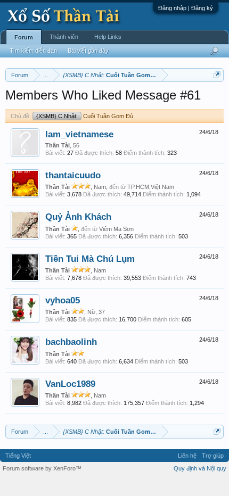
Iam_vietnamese (79, 134)
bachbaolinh (71, 341)
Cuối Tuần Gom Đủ (84, 116)
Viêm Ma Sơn (116, 229)
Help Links (107, 37)
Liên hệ (187, 455)
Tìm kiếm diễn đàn (33, 50)
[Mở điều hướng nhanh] (217, 74)
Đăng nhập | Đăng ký (185, 8)
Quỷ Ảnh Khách (78, 216)
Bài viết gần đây (88, 50)
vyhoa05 (62, 300)
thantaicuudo (73, 175)
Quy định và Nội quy (200, 468)
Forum (23, 37)
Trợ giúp (213, 455)
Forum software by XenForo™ (42, 468)
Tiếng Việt (18, 455)
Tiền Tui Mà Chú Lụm (90, 258)
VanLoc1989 (70, 383)
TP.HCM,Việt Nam (150, 187)
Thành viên (64, 37)
